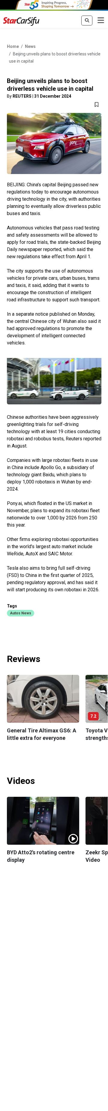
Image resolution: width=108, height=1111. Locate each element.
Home (13, 46)
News (30, 46)
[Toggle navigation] (101, 21)
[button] (20, 612)
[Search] (86, 21)
